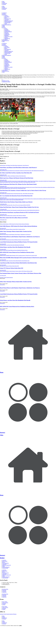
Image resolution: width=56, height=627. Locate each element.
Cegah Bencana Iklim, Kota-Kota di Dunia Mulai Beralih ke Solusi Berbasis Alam (18, 262)
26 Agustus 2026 (3, 228)
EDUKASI (6, 32)
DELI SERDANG (7, 18)
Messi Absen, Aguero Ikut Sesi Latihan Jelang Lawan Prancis (14, 217)
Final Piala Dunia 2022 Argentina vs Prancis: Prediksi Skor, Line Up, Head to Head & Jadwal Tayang (23, 190)
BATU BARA (6, 16)
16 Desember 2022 (3, 214)
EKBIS (3, 25)
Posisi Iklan (4, 590)
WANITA (6, 37)
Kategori (2, 432)
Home (3, 1)
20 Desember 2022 (3, 169)
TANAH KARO (7, 22)
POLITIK (4, 13)
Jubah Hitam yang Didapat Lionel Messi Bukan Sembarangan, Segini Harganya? (18, 167)
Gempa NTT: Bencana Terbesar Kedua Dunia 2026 (11, 268)
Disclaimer (4, 4)
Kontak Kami (4, 3)
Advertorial (4, 591)
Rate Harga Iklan (5, 589)
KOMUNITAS (7, 30)
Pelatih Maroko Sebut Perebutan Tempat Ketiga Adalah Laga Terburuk (16, 201)
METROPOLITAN (5, 40)
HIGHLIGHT (4, 81)
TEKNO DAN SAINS (8, 36)
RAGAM (4, 27)
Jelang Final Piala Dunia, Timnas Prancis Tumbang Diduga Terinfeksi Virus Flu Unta (19, 207)
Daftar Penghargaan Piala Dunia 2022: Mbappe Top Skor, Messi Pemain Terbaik (18, 184)
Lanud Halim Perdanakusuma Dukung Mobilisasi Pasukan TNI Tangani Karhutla (18, 241)
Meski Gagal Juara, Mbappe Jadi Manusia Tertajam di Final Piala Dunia (16, 178)
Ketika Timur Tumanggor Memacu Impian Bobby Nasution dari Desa (16, 231)
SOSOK (5, 28)
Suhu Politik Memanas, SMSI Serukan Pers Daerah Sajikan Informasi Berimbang (18, 226)
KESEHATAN (7, 34)
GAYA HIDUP (5, 39)
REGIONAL (4, 14)
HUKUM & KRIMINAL (6, 24)
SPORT (3, 26)
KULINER (6, 29)
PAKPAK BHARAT (8, 21)
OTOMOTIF (6, 33)
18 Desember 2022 (3, 192)
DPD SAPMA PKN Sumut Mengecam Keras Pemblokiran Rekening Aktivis (17, 252)
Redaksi (3, 2)
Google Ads (4, 592)
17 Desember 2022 (3, 204)
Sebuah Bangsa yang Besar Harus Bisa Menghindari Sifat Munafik (15, 247)
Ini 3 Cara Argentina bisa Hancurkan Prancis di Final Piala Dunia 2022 (16, 195)
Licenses (3, 604)
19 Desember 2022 (3, 174)
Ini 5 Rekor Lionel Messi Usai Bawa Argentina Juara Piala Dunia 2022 (16, 172)
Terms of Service (5, 602)
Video (1, 435)
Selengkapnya (2, 284)
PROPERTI (6, 35)
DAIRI (5, 23)
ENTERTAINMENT (8, 31)
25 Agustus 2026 (3, 233)
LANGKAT (6, 19)
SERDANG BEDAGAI (8, 20)
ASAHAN (6, 15)
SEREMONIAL (7, 38)
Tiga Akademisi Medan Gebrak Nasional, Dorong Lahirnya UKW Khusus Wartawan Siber (20, 273)
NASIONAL (4, 12)
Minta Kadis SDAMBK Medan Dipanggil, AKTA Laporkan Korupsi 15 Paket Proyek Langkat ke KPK (23, 257)
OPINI (3, 41)
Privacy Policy (4, 601)
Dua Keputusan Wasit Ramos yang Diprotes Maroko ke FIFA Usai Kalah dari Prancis (19, 212)
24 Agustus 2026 (3, 264)
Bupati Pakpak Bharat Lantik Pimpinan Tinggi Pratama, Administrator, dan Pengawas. (20, 236)
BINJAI (5, 17)
